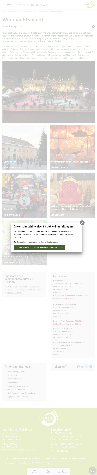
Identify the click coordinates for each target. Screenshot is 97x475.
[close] (82, 222)
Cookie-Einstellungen (49, 242)
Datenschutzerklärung (25, 242)
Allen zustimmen (22, 247)
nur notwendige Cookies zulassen (48, 247)
